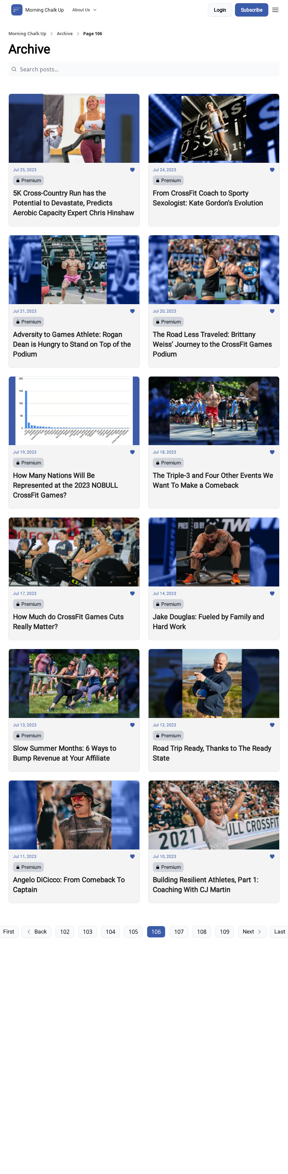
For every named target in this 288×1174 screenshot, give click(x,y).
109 (224, 932)
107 (179, 932)
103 (87, 932)
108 (202, 932)
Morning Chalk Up (27, 34)
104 (110, 932)
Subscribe (251, 10)
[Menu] (275, 9)
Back (40, 931)
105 (133, 932)
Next (248, 931)
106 (156, 932)
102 (65, 932)
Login (220, 10)
